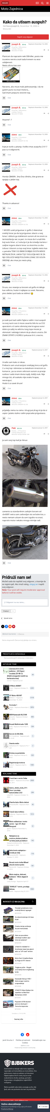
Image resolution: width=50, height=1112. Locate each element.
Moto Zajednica (12, 9)
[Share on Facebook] (6, 626)
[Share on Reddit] (10, 626)
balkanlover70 (13, 746)
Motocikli (7, 29)
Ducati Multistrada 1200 (18, 724)
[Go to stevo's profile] (4, 135)
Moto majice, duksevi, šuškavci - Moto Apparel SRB (18, 876)
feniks (11, 755)
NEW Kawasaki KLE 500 (18, 715)
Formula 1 (13, 705)
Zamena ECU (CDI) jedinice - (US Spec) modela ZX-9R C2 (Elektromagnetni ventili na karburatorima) (17, 673)
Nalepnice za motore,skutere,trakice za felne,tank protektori (18, 838)
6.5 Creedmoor (14, 736)
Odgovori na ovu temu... (15, 602)
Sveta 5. (11, 765)
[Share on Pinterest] (13, 626)
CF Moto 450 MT (15, 695)
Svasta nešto (14, 743)
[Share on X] (2, 626)
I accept (44, 1106)
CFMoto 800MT (15, 686)
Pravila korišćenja (7, 1109)
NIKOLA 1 (12, 698)
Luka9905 (10, 795)
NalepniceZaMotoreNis (14, 843)
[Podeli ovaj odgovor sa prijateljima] (48, 50)
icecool (9, 681)
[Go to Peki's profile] (4, 429)
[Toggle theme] (32, 902)
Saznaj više (18, 1019)
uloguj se (33, 584)
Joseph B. (15, 26)
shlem (11, 688)
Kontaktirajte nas (39, 1040)
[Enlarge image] (11, 189)
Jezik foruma (8, 1040)
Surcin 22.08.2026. (16, 734)
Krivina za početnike (17, 753)
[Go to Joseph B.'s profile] (4, 45)
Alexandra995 (13, 805)
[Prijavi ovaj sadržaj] (44, 50)
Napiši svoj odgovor (25, 37)
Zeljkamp (12, 814)
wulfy (11, 727)
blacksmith (12, 867)
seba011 (12, 780)
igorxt (9, 829)
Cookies (25, 1043)
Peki (14, 428)
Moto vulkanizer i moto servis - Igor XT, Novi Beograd (18, 824)
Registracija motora (17, 763)
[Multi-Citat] (4, 98)
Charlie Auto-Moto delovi (19, 802)
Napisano (38, 44)
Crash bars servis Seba (18, 778)
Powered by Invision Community (25, 1048)
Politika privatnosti (23, 1040)
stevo (14, 134)
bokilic (11, 891)
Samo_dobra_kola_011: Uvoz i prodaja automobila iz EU (18, 790)
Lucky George (11, 881)
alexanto (12, 717)
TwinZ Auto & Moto (16, 812)
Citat (9, 98)
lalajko (11, 707)
